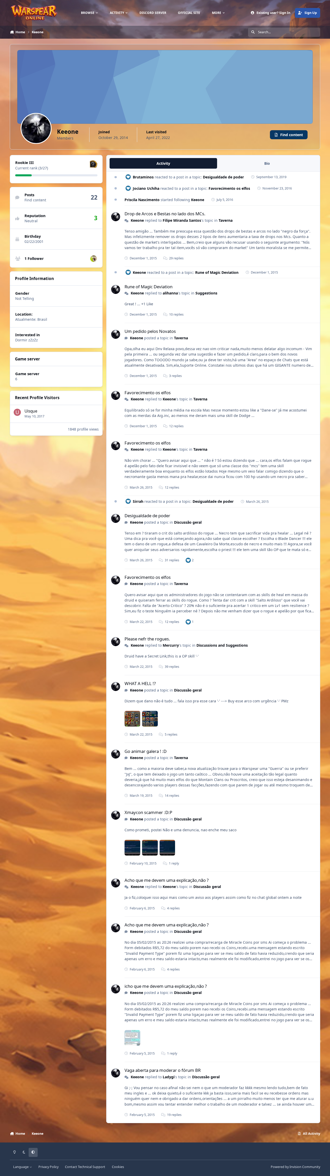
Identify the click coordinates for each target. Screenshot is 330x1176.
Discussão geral (188, 522)
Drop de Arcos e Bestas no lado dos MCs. (165, 214)
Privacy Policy (48, 1167)
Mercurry (171, 645)
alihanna (170, 293)
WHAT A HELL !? (140, 683)
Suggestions (206, 293)
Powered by (295, 1167)
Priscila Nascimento (142, 199)
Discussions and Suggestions (222, 645)
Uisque (30, 411)
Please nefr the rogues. (147, 639)
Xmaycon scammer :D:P (148, 812)
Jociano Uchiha (146, 188)
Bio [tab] (267, 163)
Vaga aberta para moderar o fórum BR (163, 1070)
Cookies (118, 1167)
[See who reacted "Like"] (188, 560)
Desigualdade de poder (223, 177)
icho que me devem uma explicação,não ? (166, 986)
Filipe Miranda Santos (182, 220)
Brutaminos (143, 177)
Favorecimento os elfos (229, 188)
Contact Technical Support (85, 1167)
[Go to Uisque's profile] (17, 412)
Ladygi (169, 1076)
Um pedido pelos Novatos (150, 331)
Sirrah (138, 501)
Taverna (226, 220)
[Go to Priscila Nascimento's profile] (93, 258)
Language (21, 1167)
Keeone (197, 199)
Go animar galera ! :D (146, 751)
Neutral (31, 220)
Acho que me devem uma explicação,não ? (167, 880)
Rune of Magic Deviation (216, 272)
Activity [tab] (163, 163)
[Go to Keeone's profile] (115, 216)
